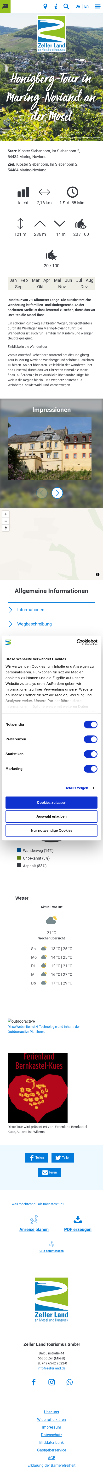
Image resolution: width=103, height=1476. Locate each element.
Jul (79, 280)
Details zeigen (76, 788)
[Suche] (66, 6)
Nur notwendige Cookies (51, 830)
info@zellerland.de (51, 1368)
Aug (89, 280)
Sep (19, 286)
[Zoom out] (5, 521)
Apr (46, 280)
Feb (24, 280)
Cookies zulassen (51, 802)
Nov (62, 286)
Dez (84, 286)
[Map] (51, 544)
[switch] (90, 739)
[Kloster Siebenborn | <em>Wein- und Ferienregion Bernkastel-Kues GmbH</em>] (50, 448)
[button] (5, 6)
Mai (57, 280)
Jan (13, 280)
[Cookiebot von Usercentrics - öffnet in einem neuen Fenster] (76, 642)
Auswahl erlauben (51, 817)
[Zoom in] (5, 514)
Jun (68, 280)
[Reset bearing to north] (5, 527)
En (86, 6)
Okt (40, 286)
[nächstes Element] (57, 493)
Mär (36, 280)
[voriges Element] (42, 493)
